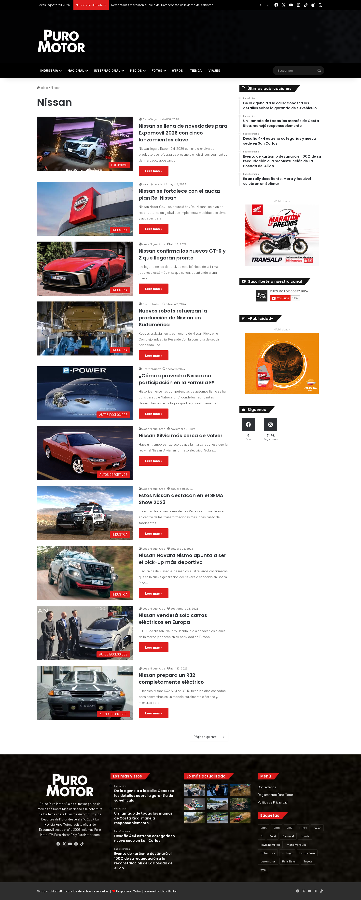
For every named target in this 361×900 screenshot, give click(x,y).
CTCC (303, 828)
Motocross (268, 853)
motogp (287, 853)
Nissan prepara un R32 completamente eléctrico (171, 678)
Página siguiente (205, 737)
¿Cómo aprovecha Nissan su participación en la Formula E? (176, 379)
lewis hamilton (270, 844)
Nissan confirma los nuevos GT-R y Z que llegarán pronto (182, 254)
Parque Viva (307, 853)
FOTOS (157, 70)
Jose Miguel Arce (153, 244)
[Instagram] (76, 844)
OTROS (177, 70)
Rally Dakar (289, 861)
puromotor (268, 861)
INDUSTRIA (49, 70)
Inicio (44, 88)
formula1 (288, 836)
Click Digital (168, 891)
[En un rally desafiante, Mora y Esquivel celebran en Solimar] (240, 804)
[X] (64, 844)
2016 (277, 828)
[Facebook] (58, 844)
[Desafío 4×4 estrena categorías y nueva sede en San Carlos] (240, 790)
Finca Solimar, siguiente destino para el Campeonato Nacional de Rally (160, 5)
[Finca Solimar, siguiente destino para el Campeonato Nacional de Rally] (240, 818)
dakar (317, 828)
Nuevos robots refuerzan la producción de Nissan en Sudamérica (173, 317)
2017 (289, 828)
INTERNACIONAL (107, 70)
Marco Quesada (152, 184)
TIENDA (196, 70)
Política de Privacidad (273, 802)
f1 (262, 836)
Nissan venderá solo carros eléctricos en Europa (173, 619)
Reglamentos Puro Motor (275, 794)
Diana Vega (149, 119)
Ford (272, 836)
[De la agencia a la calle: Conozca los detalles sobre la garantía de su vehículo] (194, 790)
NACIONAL (76, 70)
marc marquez (296, 844)
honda (305, 836)
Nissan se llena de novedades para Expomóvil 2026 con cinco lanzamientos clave (183, 133)
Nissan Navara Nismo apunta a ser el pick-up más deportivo (182, 559)
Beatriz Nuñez (151, 304)
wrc (263, 869)
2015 (264, 828)
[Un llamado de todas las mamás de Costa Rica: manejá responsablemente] (217, 790)
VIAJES (214, 70)
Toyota (308, 861)
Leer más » (153, 171)
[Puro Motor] (61, 41)
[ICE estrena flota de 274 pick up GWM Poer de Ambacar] (217, 804)
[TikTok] (82, 844)
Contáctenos (267, 787)
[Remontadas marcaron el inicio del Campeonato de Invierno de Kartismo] (217, 818)
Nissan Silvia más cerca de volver (180, 435)
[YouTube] (70, 844)
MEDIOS (136, 70)
